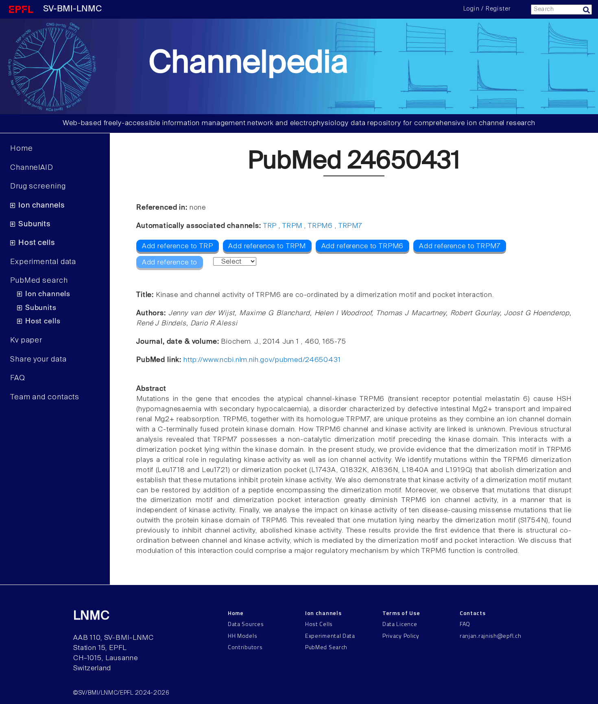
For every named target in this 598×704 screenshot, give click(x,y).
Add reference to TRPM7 (460, 246)
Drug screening (38, 186)
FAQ (17, 378)
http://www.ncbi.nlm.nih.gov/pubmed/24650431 (262, 360)
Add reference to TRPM (267, 246)
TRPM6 (320, 226)
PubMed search (39, 280)
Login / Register (487, 9)
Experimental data (43, 262)
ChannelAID (31, 167)
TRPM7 (350, 226)
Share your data (38, 359)
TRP (270, 226)
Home (21, 148)
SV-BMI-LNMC (72, 9)
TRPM (292, 226)
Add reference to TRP (177, 246)
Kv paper (26, 340)
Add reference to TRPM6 (362, 246)
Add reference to (170, 262)
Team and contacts (44, 397)
